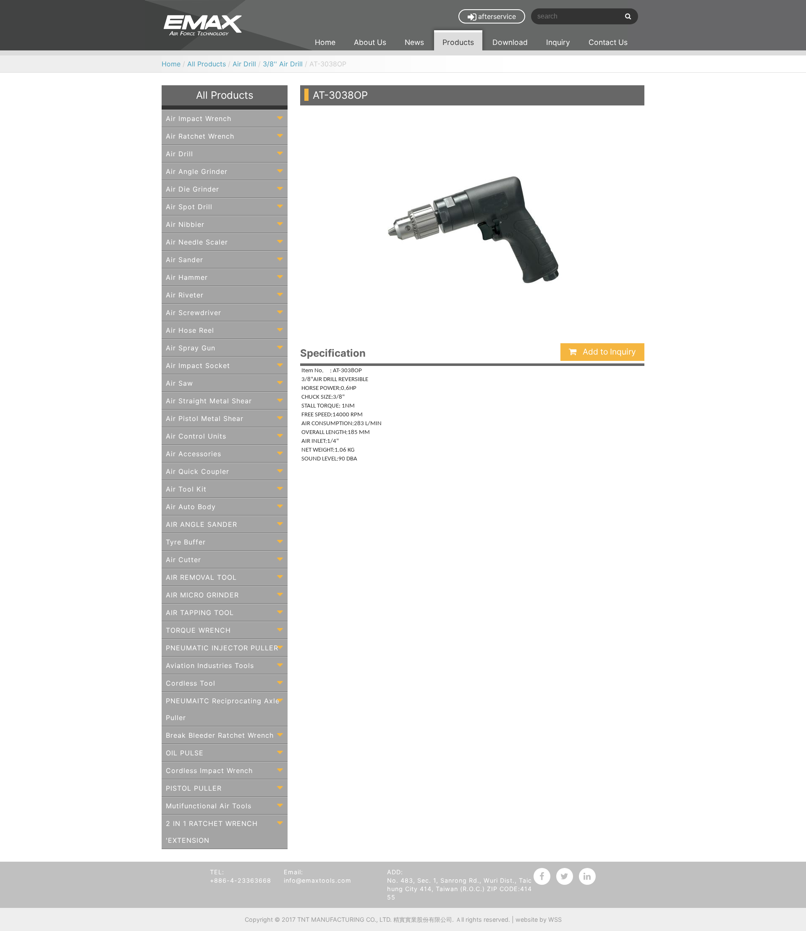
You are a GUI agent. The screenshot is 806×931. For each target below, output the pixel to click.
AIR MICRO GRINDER (202, 595)
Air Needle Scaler (197, 242)
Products (458, 42)
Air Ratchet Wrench (200, 136)
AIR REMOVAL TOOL (201, 577)
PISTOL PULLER (194, 788)
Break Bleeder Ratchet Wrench (220, 735)
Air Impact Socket (198, 365)
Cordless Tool (190, 683)
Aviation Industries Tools (210, 665)
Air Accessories (193, 454)
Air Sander (184, 259)
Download (510, 42)
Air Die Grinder (192, 189)
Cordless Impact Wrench (209, 770)
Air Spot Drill (189, 207)
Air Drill (244, 64)
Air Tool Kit (186, 489)
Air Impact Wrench (198, 118)
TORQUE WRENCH (198, 630)
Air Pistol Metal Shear (204, 418)
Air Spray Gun (190, 348)
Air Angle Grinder (197, 171)
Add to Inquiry (608, 352)
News (414, 42)
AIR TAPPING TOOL (200, 612)
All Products (206, 64)
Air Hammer (187, 277)
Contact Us (608, 42)
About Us (370, 42)
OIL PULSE (185, 753)
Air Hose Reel (190, 330)
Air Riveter (185, 295)
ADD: (395, 872)
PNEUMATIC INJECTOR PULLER (222, 648)
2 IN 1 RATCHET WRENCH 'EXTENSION (212, 831)
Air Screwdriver (193, 312)
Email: (293, 872)
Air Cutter (183, 559)
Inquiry (558, 42)
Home (325, 42)
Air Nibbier (185, 224)
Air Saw (179, 383)
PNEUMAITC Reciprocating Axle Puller (223, 709)
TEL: (217, 872)
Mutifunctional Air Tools (208, 806)
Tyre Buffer (186, 542)
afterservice (497, 16)
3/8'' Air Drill (283, 64)
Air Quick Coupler (197, 471)
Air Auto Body (191, 506)
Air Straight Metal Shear (209, 401)
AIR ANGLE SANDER (201, 524)
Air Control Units (196, 436)
